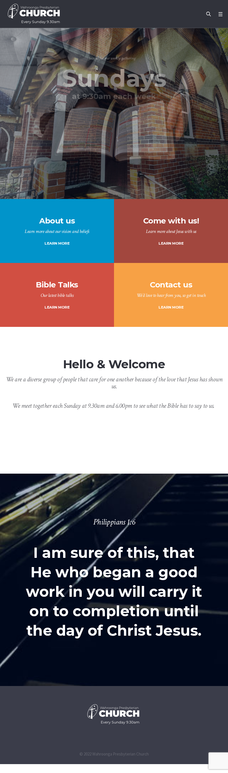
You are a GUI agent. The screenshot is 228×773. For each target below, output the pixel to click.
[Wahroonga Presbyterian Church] (114, 714)
